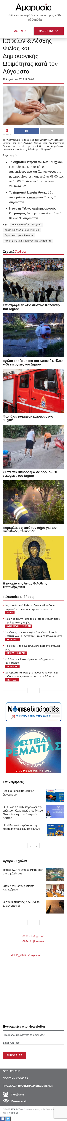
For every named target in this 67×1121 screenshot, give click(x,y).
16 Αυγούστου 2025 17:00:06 (18, 79)
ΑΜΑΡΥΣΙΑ (16, 1109)
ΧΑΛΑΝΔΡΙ (12, 666)
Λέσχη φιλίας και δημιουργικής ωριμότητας (28, 240)
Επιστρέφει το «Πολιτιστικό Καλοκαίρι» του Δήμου (32, 307)
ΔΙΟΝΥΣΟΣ (13, 639)
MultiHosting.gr (10, 1113)
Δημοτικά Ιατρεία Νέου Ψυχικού (22, 230)
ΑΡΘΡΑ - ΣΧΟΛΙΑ (16, 653)
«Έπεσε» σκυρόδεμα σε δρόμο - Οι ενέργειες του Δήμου (30, 474)
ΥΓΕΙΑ (10, 612)
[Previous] (30, 690)
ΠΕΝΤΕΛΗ (12, 680)
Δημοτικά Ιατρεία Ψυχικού (19, 235)
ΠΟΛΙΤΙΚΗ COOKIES (15, 1078)
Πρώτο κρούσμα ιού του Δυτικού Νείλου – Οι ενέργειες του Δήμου (33, 362)
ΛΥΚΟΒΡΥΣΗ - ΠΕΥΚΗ (19, 626)
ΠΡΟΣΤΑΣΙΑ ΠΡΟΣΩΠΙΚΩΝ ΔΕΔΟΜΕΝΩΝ (28, 1085)
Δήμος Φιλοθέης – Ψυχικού (26, 224)
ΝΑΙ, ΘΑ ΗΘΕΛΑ (48, 30)
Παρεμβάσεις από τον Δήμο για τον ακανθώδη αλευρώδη (29, 529)
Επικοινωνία (19, 1101)
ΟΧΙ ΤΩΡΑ (20, 30)
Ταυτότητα (17, 1094)
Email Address (11, 1042)
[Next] (37, 690)
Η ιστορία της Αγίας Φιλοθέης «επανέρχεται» (25, 585)
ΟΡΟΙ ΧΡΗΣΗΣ (11, 1071)
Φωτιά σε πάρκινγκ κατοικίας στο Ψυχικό (28, 418)
